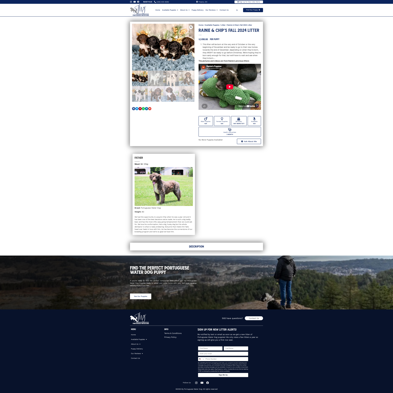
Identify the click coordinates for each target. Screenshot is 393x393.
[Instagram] (131, 2)
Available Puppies (169, 10)
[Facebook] (138, 2)
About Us (183, 10)
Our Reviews (211, 10)
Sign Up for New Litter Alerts (250, 2)
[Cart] (237, 10)
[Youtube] (135, 2)
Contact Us (224, 10)
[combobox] (201, 359)
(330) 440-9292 (163, 2)
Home (157, 10)
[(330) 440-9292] (155, 2)
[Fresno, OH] (197, 2)
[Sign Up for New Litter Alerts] (238, 2)
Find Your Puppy (252, 10)
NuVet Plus (147, 2)
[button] (191, 27)
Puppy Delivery (197, 10)
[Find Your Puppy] (259, 10)
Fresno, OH (203, 2)
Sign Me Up (223, 375)
